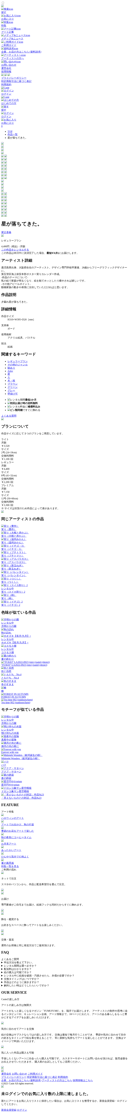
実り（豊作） (8, 529)
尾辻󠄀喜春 (6, 232)
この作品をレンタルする (15, 249)
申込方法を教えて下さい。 (19, 962)
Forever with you (9, 752)
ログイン (22, 1110)
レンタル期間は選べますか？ (20, 965)
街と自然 (6, 671)
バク (3, 765)
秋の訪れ (6, 632)
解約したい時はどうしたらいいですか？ (26, 985)
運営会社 (6, 68)
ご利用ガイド (35, 1073)
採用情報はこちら (83, 1080)
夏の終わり (7, 659)
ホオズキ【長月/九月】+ (14, 642)
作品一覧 (13, 134)
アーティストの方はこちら (57, 1080)
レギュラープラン (18, 361)
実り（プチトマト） (12, 555)
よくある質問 (8, 415)
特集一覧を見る (10, 866)
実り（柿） (7, 598)
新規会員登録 (8, 1110)
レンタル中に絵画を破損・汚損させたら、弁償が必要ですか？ (39, 975)
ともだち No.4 (10, 677)
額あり (11, 368)
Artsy (10, 371)
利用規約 (6, 84)
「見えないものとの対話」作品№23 (21, 798)
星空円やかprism (10, 784)
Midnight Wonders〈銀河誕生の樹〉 (20, 758)
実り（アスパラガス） (13, 562)
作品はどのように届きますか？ (21, 982)
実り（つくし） (10, 582)
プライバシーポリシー (13, 78)
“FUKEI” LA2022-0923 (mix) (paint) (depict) (24, 665)
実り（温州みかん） (12, 542)
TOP (10, 131)
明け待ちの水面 (10, 733)
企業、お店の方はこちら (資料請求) (21, 1080)
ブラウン (13, 384)
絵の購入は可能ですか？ (18, 972)
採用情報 (6, 71)
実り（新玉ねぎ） (11, 568)
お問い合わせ (19, 1073)
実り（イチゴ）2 (10, 605)
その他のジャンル (18, 364)
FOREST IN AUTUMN (13, 697)
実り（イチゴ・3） (12, 549)
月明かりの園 (8, 626)
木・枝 (11, 380)
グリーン (13, 387)
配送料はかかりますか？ (18, 969)
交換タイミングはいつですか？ (21, 979)
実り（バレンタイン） (13, 575)
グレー (11, 390)
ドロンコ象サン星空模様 (15, 791)
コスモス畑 (7, 652)
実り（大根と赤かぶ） (13, 536)
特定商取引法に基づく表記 (16, 81)
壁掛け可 (13, 393)
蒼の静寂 (6, 778)
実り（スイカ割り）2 (13, 591)
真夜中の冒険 (8, 739)
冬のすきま (7, 684)
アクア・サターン (11, 771)
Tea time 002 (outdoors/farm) (15, 702)
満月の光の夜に (10, 746)
